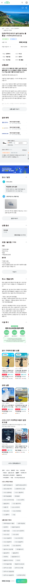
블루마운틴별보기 (8, 485)
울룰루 (17, 472)
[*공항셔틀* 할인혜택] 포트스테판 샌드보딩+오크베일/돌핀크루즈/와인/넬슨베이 (21, 371)
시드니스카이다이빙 (9, 499)
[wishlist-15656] (12, 389)
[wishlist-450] (25, 354)
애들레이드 (19, 475)
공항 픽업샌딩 (21, 523)
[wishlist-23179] (25, 430)
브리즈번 (22, 470)
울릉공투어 (6, 503)
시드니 (7, 28)
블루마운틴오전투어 (21, 485)
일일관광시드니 (16, 556)
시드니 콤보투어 (19, 492)
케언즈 (5, 472)
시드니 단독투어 (15, 28)
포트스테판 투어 (8, 488)
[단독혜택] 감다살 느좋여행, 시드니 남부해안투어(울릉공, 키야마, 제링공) (21, 406)
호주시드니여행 (19, 567)
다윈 (12, 477)
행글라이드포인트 (19, 564)
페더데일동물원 (8, 496)
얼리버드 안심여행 (8, 549)
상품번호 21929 (8, 30)
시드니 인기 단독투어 (18, 530)
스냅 (14, 514)
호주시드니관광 (8, 567)
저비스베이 (6, 511)
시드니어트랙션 (17, 511)
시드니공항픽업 (8, 492)
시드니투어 (6, 545)
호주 (3, 28)
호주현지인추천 (21, 575)
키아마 (18, 560)
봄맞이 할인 (7, 530)
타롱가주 (6, 507)
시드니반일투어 (8, 541)
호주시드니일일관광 (9, 571)
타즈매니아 (23, 472)
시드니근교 (6, 534)
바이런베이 (6, 477)
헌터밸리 (17, 496)
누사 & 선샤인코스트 (20, 477)
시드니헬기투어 (17, 503)
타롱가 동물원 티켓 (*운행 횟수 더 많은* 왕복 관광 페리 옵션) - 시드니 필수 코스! (21, 446)
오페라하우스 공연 (20, 488)
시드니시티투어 (16, 507)
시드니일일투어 (19, 541)
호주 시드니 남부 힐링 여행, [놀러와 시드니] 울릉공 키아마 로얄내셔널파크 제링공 (8, 406)
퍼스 (17, 470)
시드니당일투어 (8, 538)
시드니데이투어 (19, 538)
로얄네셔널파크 (16, 527)
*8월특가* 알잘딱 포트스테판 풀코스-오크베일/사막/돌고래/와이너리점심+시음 (7, 371)
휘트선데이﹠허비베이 (9, 475)
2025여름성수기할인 (9, 523)
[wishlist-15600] (12, 430)
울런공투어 (6, 553)
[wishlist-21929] (22, 7)
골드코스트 (11, 472)
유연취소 (6, 556)
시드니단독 (16, 534)
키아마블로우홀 (8, 564)
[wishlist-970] (12, 354)
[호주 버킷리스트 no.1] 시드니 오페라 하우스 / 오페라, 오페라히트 (8, 446)
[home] (7, 2)
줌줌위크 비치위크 (8, 560)
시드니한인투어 (17, 545)
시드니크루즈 (20, 499)
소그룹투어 (6, 514)
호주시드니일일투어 (9, 575)
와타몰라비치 (20, 549)
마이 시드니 (11, 141)
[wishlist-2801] (25, 389)
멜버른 (13, 470)
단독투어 (6, 527)
